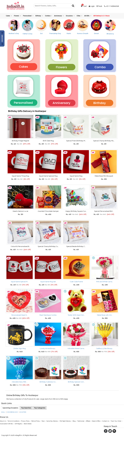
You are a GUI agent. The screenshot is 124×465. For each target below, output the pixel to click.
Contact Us (105, 421)
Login (92, 6)
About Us (3, 421)
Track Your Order (116, 421)
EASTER (23, 412)
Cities (79, 16)
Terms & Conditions (13, 421)
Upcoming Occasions (10, 408)
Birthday (38, 16)
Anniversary (58, 16)
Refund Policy (35, 421)
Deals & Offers (96, 421)
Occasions (69, 16)
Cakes (8, 16)
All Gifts (87, 16)
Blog (74, 421)
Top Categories (39, 408)
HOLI (3, 412)
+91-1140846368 (112, 6)
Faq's (43, 421)
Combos (47, 16)
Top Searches (26, 408)
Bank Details (27, 424)
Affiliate (88, 421)
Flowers (16, 16)
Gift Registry (18, 424)
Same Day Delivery (52, 421)
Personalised (27, 16)
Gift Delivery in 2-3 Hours (101, 16)
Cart (84, 6)
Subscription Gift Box (6, 424)
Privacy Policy (25, 421)
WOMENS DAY (12, 412)
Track (100, 6)
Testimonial (80, 421)
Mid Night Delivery (65, 421)
